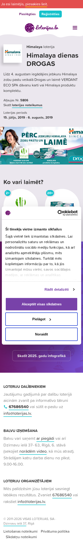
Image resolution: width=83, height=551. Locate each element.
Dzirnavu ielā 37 (14, 523)
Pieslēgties (27, 14)
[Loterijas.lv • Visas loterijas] (41, 28)
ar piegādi (45, 438)
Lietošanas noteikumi (20, 531)
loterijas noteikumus (27, 105)
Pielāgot (38, 319)
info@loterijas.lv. (17, 413)
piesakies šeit (36, 4)
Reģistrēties (50, 14)
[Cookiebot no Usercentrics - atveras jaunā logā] (58, 213)
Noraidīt (41, 334)
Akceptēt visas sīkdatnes (42, 304)
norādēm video (33, 451)
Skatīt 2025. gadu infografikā (41, 355)
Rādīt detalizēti (56, 289)
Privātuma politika (55, 531)
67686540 (19, 406)
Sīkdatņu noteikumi (21, 536)
